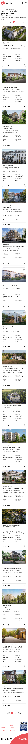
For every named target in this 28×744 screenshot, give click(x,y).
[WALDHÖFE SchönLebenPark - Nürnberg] (14, 648)
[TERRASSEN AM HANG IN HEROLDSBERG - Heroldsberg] (14, 488)
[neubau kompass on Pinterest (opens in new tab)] (11, 739)
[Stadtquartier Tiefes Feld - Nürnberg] (14, 288)
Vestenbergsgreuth (10, 9)
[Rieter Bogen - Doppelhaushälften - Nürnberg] (14, 688)
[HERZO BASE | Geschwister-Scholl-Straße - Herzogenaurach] (14, 46)
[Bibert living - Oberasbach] (14, 207)
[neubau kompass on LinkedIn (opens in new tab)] (8, 739)
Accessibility (4, 728)
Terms (11, 725)
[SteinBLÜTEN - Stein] (14, 408)
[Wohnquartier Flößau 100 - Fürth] (14, 168)
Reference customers (3, 731)
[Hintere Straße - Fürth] (14, 128)
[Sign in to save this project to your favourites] (23, 29)
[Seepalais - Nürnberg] (14, 528)
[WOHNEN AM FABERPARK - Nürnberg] (14, 448)
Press (2, 725)
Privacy (12, 727)
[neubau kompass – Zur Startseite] (6, 3)
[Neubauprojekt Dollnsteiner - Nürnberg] (14, 568)
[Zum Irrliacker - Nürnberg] (14, 329)
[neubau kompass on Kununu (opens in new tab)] (23, 726)
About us (3, 723)
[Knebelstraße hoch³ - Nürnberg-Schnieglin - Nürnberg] (14, 247)
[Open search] (22, 3)
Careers (3, 727)
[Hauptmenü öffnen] (25, 3)
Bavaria (2, 9)
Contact (12, 723)
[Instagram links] (5, 739)
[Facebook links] (2, 739)
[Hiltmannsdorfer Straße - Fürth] (14, 88)
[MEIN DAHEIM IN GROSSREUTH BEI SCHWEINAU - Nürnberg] (14, 368)
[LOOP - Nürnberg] (14, 608)
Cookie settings (12, 729)
